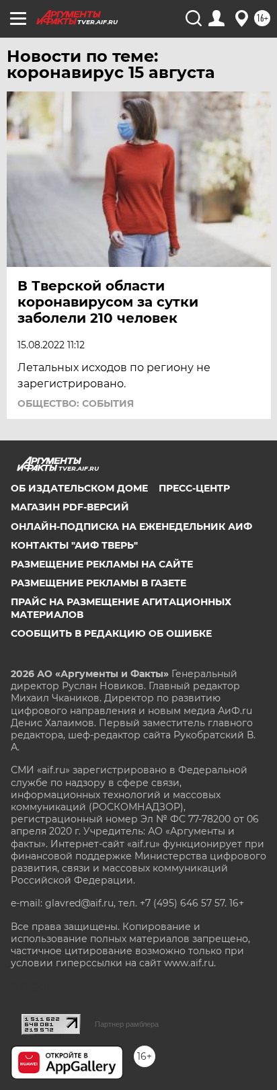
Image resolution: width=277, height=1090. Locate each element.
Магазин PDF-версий (70, 507)
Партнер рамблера (127, 1024)
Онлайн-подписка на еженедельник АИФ (131, 526)
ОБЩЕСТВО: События (75, 403)
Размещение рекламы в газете (98, 583)
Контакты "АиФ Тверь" (74, 545)
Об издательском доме (79, 488)
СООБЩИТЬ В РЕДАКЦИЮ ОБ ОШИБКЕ (111, 633)
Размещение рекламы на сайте (102, 564)
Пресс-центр (194, 488)
